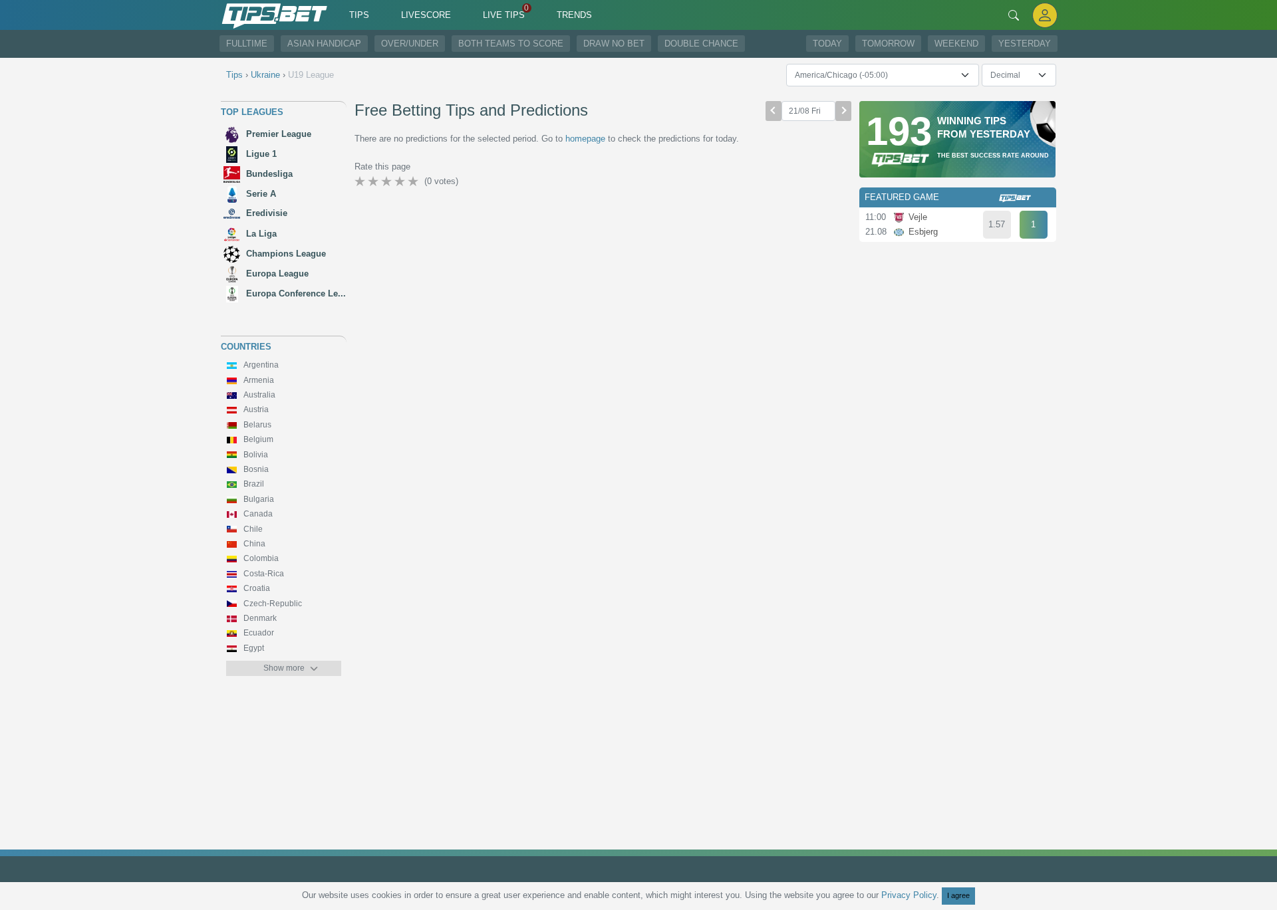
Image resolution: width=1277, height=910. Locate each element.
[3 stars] (387, 181)
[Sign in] (1045, 15)
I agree (958, 895)
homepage (585, 139)
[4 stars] (401, 181)
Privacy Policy (908, 895)
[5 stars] (414, 181)
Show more (284, 668)
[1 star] (361, 181)
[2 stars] (374, 181)
